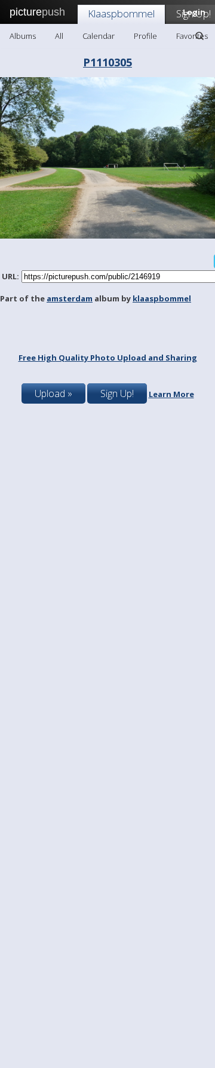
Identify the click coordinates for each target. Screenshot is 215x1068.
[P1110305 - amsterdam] (107, 235)
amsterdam (70, 298)
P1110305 (107, 62)
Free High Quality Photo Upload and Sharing (108, 357)
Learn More (171, 394)
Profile (145, 35)
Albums (23, 35)
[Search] (199, 35)
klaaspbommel (162, 298)
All (59, 35)
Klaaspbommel (121, 13)
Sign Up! (117, 393)
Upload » (53, 393)
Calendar (98, 35)
